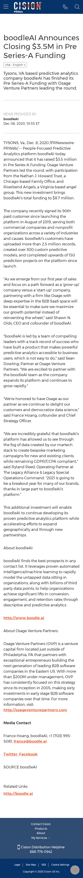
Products (41, 828)
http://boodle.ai (18, 793)
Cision (47, 871)
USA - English (14, 65)
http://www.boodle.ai (23, 618)
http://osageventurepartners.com (35, 710)
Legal (17, 864)
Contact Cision (41, 824)
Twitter (10, 754)
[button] (65, 7)
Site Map (31, 864)
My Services (39, 838)
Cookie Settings (60, 864)
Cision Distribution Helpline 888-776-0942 (42, 849)
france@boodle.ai (30, 741)
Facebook (28, 754)
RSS (44, 864)
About (41, 833)
